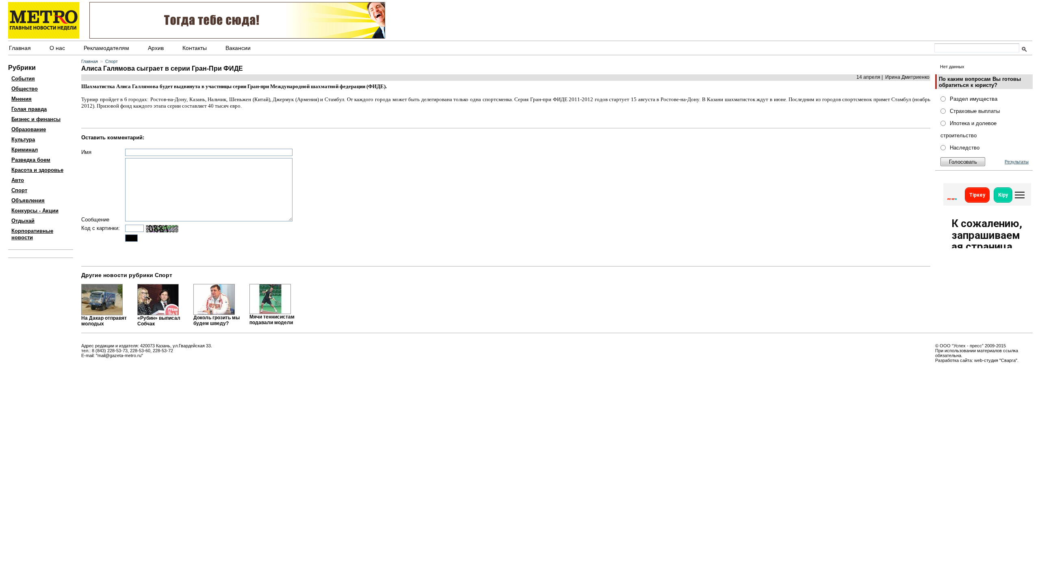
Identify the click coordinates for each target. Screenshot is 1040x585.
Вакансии (238, 48)
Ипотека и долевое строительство (968, 129)
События (23, 79)
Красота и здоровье (37, 170)
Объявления (28, 200)
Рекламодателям (106, 48)
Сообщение (95, 220)
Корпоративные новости (32, 234)
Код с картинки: (100, 228)
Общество (24, 89)
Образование (28, 129)
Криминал (24, 150)
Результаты (1017, 161)
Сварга (1008, 360)
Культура (23, 139)
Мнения (21, 99)
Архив (156, 48)
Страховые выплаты (975, 111)
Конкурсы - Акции (34, 211)
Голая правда (29, 109)
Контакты (194, 48)
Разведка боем (30, 160)
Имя (86, 152)
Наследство (964, 148)
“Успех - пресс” (968, 345)
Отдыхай (23, 221)
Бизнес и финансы (36, 119)
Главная (20, 48)
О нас (57, 48)
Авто (17, 180)
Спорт (19, 190)
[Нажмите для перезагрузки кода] (162, 228)
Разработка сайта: (954, 360)
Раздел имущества (973, 99)
